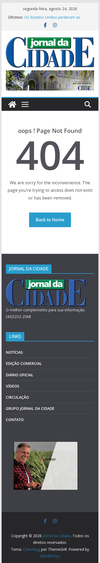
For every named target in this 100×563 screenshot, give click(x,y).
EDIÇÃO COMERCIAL (24, 363)
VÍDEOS (12, 386)
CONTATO (15, 419)
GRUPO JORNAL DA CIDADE (30, 408)
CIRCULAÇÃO (17, 397)
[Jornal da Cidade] (12, 104)
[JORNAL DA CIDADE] (46, 282)
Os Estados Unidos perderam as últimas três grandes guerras (52, 20)
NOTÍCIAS (14, 352)
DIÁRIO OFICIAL (19, 374)
